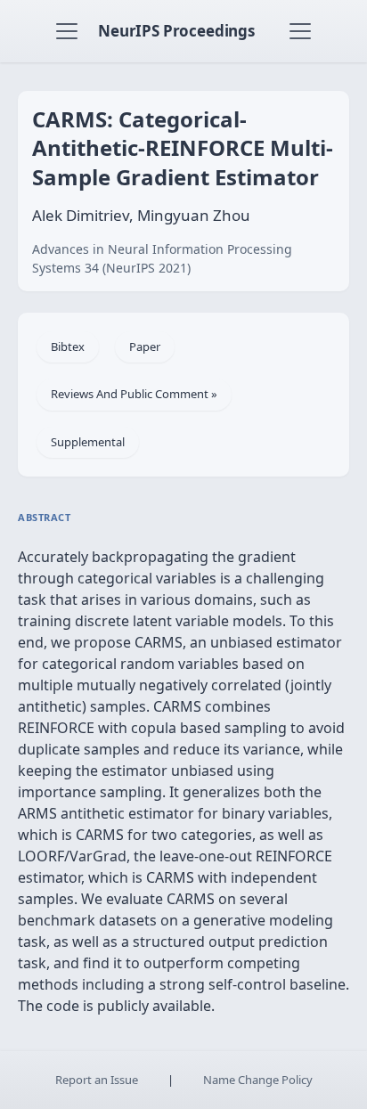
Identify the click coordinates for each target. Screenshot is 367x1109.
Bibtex (68, 346)
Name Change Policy (258, 1080)
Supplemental (88, 442)
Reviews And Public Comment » (134, 394)
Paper (144, 346)
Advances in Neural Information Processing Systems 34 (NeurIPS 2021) (162, 258)
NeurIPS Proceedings (176, 30)
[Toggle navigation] (66, 31)
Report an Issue (96, 1080)
